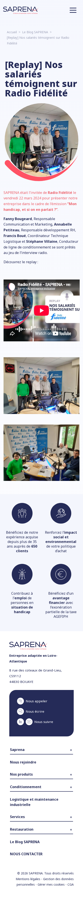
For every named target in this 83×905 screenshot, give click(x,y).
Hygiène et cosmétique (25, 793)
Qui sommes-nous (22, 756)
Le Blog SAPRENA (35, 32)
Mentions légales (28, 879)
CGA (71, 884)
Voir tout (15, 812)
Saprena (17, 749)
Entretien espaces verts (26, 823)
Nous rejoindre (23, 762)
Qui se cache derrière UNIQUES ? (32, 780)
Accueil (12, 32)
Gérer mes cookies (51, 884)
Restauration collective (25, 835)
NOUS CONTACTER (26, 854)
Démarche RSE (19, 768)
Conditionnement (25, 786)
